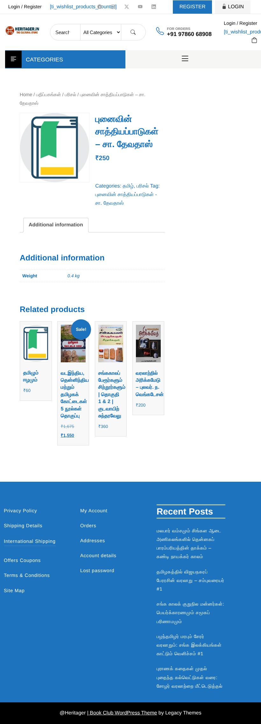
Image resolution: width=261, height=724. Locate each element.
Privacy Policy (20, 511)
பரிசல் (70, 94)
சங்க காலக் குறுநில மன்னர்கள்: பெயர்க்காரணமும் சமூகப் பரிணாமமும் (190, 612)
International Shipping (30, 541)
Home (26, 94)
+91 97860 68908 (189, 34)
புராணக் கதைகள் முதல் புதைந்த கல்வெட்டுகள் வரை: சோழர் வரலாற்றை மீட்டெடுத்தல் (189, 677)
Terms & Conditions (27, 575)
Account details (98, 555)
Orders (88, 526)
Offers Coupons (22, 560)
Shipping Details (23, 526)
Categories (44, 59)
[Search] (133, 32)
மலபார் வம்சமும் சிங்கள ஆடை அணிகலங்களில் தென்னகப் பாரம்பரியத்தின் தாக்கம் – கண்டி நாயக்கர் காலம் (189, 544)
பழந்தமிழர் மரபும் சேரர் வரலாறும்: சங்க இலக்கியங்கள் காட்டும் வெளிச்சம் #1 (189, 645)
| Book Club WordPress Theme (122, 713)
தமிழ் (128, 186)
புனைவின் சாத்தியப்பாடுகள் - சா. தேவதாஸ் (126, 199)
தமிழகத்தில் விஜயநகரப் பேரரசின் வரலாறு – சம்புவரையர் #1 (190, 580)
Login (236, 7)
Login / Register (25, 7)
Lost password (97, 570)
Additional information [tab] (56, 225)
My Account (94, 511)
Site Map (14, 590)
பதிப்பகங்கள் (48, 94)
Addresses (92, 540)
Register (193, 7)
